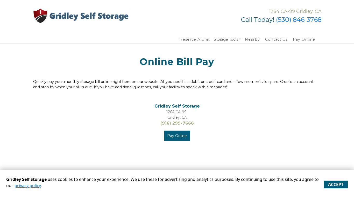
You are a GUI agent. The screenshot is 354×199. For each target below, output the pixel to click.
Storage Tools (226, 39)
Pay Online (304, 39)
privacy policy (28, 185)
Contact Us (276, 39)
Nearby (252, 39)
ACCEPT (335, 184)
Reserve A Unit (195, 39)
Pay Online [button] (177, 135)
